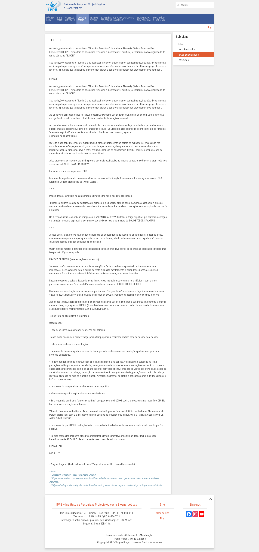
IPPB (59, 18)
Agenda (70, 18)
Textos (94, 18)
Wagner (82, 18)
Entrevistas (183, 60)
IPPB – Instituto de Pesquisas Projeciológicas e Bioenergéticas (96, 504)
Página (50, 18)
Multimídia (159, 18)
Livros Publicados (186, 49)
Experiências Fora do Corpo (117, 18)
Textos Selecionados (188, 54)
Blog (209, 27)
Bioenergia (143, 18)
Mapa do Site (162, 513)
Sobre (181, 44)
